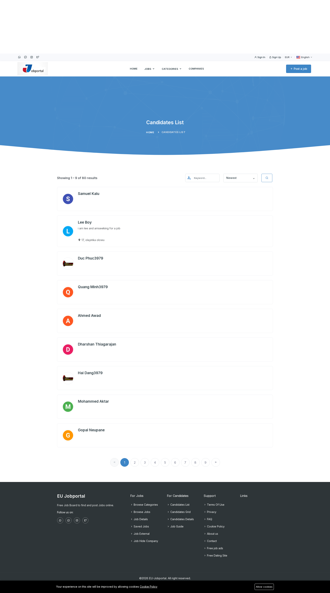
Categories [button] (170, 68)
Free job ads (214, 548)
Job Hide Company (145, 541)
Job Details (140, 519)
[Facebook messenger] (25, 57)
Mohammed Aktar (93, 401)
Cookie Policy (215, 526)
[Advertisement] (114, 27)
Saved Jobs (141, 526)
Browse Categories (145, 504)
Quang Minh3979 (93, 287)
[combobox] (240, 178)
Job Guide (177, 526)
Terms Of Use (215, 504)
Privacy (211, 512)
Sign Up (276, 57)
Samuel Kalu (88, 193)
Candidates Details (182, 519)
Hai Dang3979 (90, 373)
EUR (287, 57)
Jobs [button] (148, 68)
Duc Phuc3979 (90, 258)
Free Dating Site (216, 555)
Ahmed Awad (89, 315)
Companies (196, 68)
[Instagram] (31, 57)
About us (212, 533)
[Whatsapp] (19, 57)
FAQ (209, 519)
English (305, 57)
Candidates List (179, 504)
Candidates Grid (180, 512)
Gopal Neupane (91, 430)
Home (134, 68)
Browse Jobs (141, 512)
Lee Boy (85, 222)
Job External (141, 533)
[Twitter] (38, 57)
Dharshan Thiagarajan (97, 344)
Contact (211, 541)
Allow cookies (264, 586)
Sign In (261, 57)
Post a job (300, 69)
